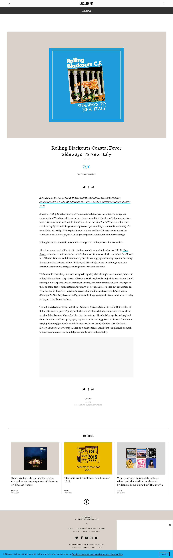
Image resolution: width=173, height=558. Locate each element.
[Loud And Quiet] (86, 3)
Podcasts (92, 528)
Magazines (95, 531)
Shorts (71, 528)
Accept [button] (164, 554)
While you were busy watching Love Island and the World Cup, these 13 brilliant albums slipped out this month (140, 481)
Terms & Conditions (79, 547)
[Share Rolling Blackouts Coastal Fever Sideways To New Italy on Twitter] (84, 187)
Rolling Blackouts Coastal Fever (55, 242)
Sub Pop (86, 159)
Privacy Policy (95, 547)
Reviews (102, 528)
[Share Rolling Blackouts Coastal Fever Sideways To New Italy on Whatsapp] (92, 187)
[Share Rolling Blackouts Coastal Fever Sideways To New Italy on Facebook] (88, 187)
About (85, 531)
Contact (76, 531)
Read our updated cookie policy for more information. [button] (97, 554)
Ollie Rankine (90, 174)
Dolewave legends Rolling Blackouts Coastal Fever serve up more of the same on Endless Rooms (34, 481)
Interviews (80, 528)
